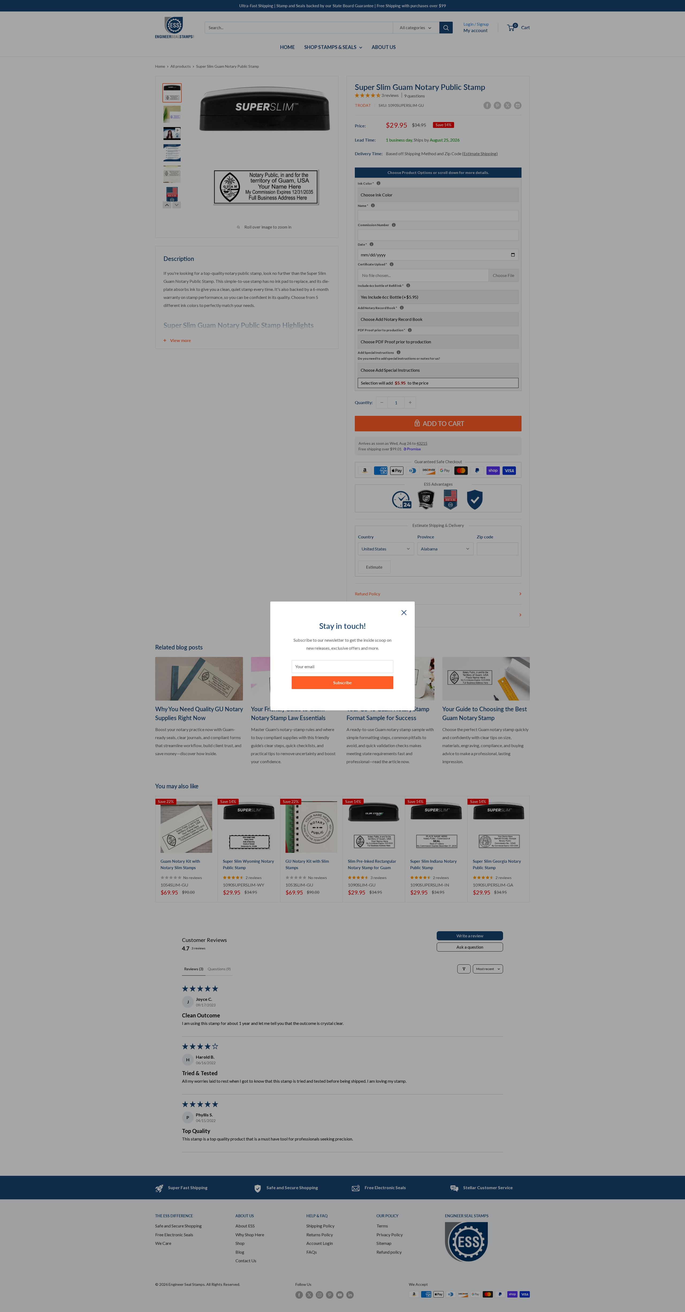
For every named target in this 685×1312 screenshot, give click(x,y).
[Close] (404, 612)
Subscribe (342, 682)
